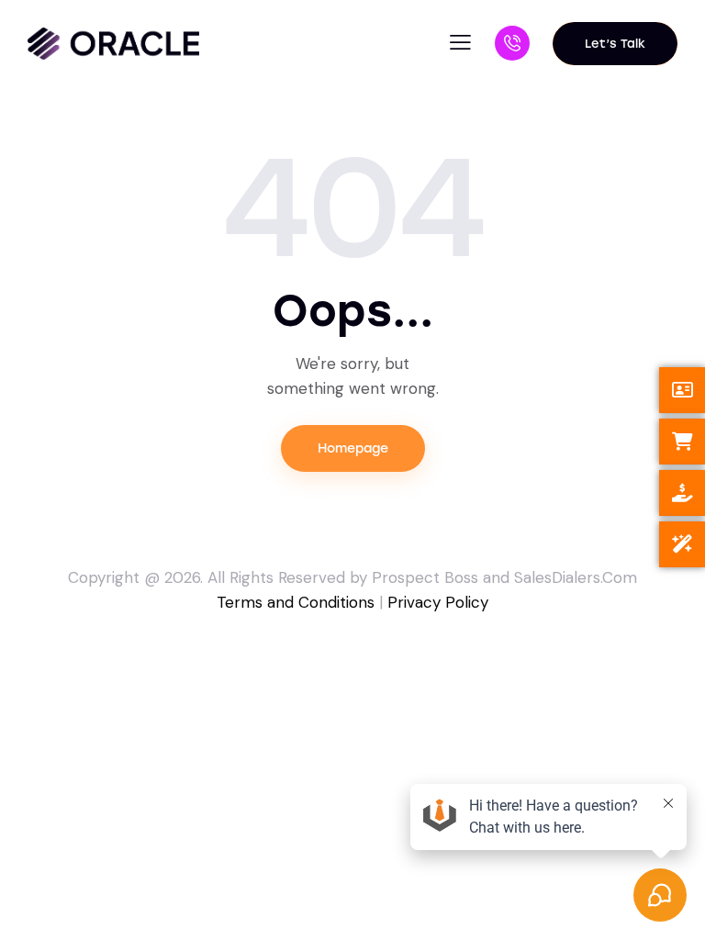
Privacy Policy (437, 602)
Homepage (353, 448)
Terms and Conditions (296, 602)
